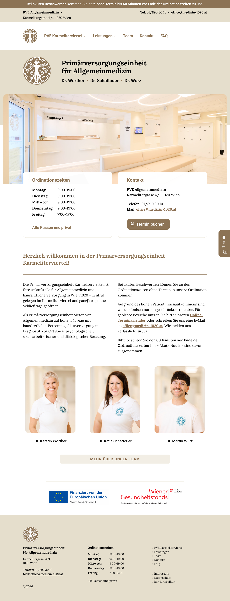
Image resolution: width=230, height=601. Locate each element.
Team (128, 36)
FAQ (164, 36)
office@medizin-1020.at (156, 209)
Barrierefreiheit (164, 581)
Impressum (161, 573)
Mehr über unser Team (115, 459)
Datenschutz (162, 577)
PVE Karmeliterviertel (63, 36)
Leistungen (102, 36)
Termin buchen (150, 224)
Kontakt (146, 36)
